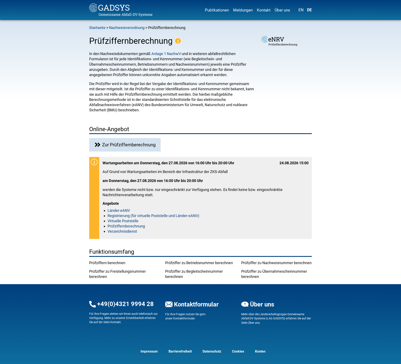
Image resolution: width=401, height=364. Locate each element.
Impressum (149, 351)
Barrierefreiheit (180, 351)
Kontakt (263, 10)
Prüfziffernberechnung (126, 226)
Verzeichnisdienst (122, 231)
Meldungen (243, 10)
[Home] (124, 10)
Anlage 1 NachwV (166, 53)
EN (301, 10)
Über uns (282, 10)
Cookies (238, 351)
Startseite (97, 27)
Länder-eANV (119, 210)
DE (309, 10)
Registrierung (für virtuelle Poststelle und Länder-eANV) (153, 215)
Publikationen (217, 10)
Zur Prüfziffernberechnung (129, 144)
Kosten (260, 351)
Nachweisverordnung (127, 27)
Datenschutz (212, 351)
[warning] (178, 41)
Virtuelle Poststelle (123, 221)
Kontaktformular (196, 304)
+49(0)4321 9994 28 (125, 304)
